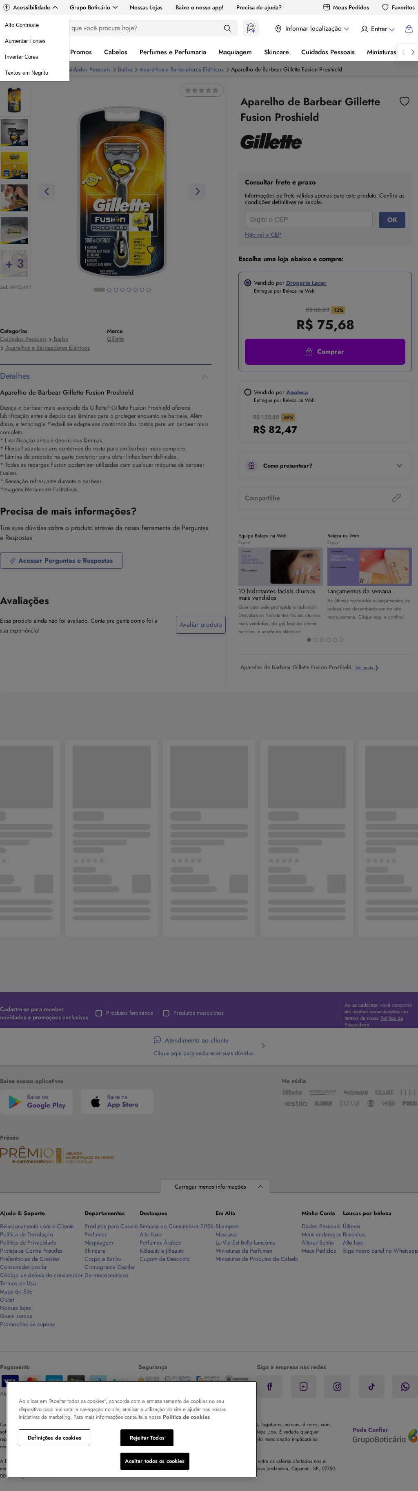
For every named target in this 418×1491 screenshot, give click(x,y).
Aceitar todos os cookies (155, 1461)
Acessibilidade (31, 7)
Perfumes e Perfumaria (173, 52)
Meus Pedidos (351, 7)
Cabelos (115, 52)
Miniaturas (381, 52)
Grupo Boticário (90, 7)
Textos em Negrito (26, 73)
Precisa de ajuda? (259, 7)
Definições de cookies (54, 1438)
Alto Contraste (22, 25)
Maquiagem (235, 52)
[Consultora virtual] (251, 28)
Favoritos (403, 7)
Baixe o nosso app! (199, 7)
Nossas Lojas (146, 7)
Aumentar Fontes (25, 41)
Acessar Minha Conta (377, 29)
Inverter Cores (21, 57)
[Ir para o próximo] (413, 52)
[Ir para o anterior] (403, 52)
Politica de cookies (186, 1417)
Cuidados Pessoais (328, 52)
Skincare (276, 52)
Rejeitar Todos (147, 1438)
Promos (81, 52)
